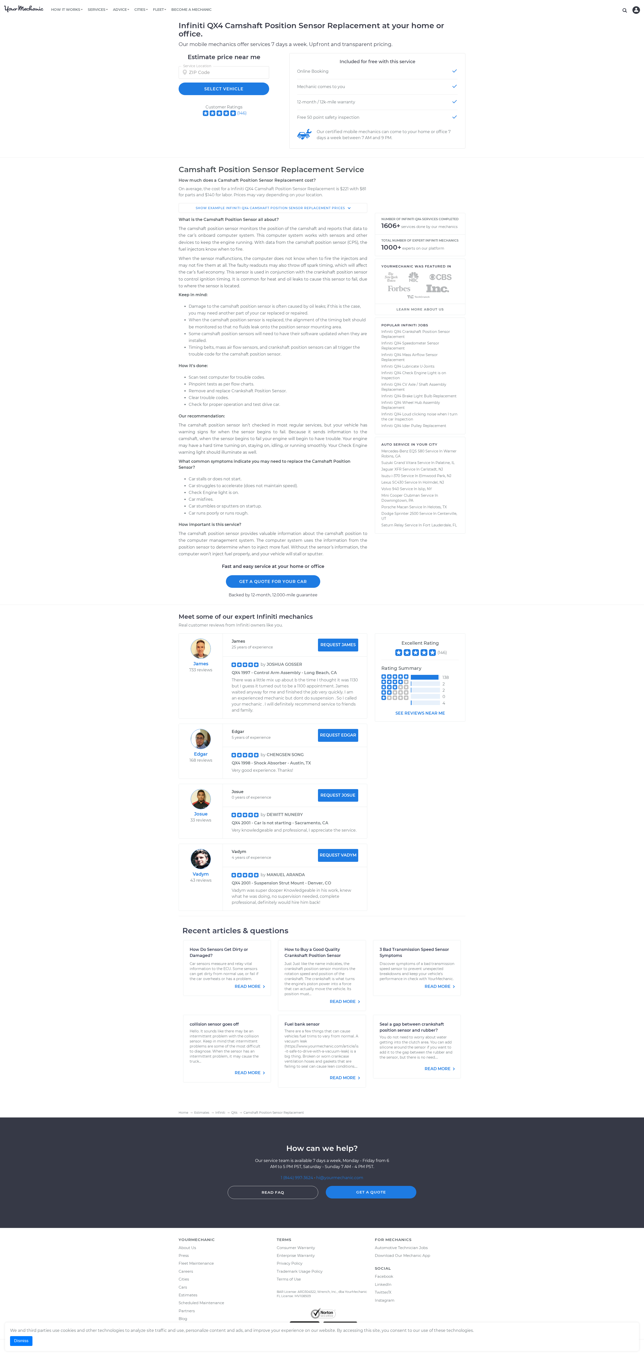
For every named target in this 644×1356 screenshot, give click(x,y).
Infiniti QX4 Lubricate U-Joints (407, 366)
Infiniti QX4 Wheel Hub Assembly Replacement (410, 405)
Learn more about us (420, 309)
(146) (242, 113)
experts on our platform (423, 248)
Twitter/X (383, 1292)
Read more (248, 986)
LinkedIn (383, 1284)
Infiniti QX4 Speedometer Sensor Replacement (410, 346)
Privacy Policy (289, 1263)
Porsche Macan (394, 507)
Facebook (384, 1276)
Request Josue (337, 795)
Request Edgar (338, 735)
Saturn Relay (392, 525)
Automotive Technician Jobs (401, 1247)
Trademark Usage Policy (300, 1271)
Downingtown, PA (397, 500)
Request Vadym (338, 855)
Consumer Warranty (296, 1247)
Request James (338, 644)
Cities (184, 1279)
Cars (183, 1287)
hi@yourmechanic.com (339, 1177)
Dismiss (21, 1341)
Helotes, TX (437, 507)
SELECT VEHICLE (224, 89)
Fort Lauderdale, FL (440, 525)
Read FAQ (273, 1192)
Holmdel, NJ (433, 482)
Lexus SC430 (392, 482)
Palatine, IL (445, 462)
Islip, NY (425, 489)
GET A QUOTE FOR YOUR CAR (273, 581)
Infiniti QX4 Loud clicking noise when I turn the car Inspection (419, 416)
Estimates (188, 1295)
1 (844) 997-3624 (297, 1177)
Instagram (384, 1300)
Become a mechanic (191, 9)
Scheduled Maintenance (201, 1302)
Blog (183, 1318)
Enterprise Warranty (296, 1255)
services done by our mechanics (429, 226)
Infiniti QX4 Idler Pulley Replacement (413, 425)
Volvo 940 (390, 489)
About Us (187, 1247)
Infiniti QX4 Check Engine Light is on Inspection (413, 375)
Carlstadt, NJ (432, 469)
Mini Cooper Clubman (400, 495)
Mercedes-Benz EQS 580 (402, 451)
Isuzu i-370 (390, 476)
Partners (187, 1310)
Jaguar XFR (391, 469)
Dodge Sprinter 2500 (399, 513)
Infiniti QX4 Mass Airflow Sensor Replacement (409, 357)
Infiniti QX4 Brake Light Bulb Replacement (419, 396)
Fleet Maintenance (196, 1263)
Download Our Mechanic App (402, 1255)
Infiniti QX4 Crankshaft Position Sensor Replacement (415, 334)
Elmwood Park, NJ (435, 476)
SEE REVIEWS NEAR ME (420, 713)
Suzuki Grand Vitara (398, 462)
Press (184, 1255)
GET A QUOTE (371, 1192)
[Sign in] (636, 10)
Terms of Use (289, 1279)
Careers (186, 1271)
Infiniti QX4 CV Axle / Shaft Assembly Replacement (413, 387)
